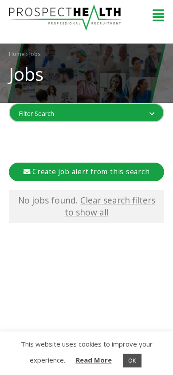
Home (17, 54)
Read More (94, 359)
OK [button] (132, 360)
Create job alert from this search (89, 171)
